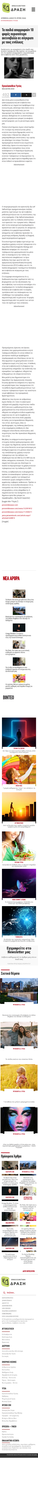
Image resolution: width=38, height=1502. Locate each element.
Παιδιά (24, 18)
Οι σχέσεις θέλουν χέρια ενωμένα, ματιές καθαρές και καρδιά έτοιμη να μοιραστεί (18, 686)
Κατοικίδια (6, 1370)
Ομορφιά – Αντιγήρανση (10, 1416)
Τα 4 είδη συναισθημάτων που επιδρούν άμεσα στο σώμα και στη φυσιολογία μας (17, 669)
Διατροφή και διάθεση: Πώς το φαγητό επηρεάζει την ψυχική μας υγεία (19, 865)
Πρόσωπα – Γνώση (9, 1426)
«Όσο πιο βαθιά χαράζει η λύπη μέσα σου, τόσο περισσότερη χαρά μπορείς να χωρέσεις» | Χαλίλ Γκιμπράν (19, 1145)
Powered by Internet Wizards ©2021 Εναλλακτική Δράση (22, 1455)
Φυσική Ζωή (6, 1405)
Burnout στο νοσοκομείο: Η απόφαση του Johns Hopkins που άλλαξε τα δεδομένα (18, 618)
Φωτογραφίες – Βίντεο (9, 1383)
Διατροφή (6, 1346)
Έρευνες (19, 18)
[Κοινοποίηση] (16, 95)
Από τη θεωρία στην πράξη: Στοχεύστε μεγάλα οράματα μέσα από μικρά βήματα (19, 826)
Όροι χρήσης (6, 1308)
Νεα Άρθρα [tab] (11, 579)
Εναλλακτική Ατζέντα (10, 1441)
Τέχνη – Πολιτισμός (8, 1380)
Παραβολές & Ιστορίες (9, 1375)
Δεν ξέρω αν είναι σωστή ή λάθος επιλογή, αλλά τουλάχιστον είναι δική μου (19, 751)
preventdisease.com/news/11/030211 (17, 512)
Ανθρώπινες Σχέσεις (9, 1367)
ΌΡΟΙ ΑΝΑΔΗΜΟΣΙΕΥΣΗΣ (10, 1316)
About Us (5, 1303)
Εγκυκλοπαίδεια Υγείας (9, 20)
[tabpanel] (19, 638)
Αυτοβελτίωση (28, 1197)
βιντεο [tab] (8, 698)
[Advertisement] (19, 186)
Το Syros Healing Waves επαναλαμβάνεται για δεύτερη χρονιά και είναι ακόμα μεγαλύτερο (28, 1258)
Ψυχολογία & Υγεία (19, 1005)
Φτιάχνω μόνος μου (9, 1418)
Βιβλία (28, 1223)
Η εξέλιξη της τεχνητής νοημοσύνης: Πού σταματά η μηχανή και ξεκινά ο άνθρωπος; (19, 940)
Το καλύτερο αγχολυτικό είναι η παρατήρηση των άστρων (10, 1257)
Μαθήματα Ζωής (7, 1372)
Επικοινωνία (6, 1314)
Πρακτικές (5, 1342)
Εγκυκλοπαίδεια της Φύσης (12, 1413)
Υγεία (4, 1388)
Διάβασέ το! (12, 18)
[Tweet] (26, 95)
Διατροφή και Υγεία (8, 1354)
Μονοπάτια (6, 1340)
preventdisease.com (10, 505)
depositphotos (7, 1298)
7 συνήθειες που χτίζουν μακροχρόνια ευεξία (19, 1102)
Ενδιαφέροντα (10, 1223)
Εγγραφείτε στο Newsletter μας (19, 950)
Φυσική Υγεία (6, 1401)
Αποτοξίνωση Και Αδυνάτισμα (12, 1351)
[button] (33, 10)
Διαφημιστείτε (7, 1306)
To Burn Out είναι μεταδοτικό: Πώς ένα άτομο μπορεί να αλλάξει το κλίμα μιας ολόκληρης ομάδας (19, 601)
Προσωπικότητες (8, 1434)
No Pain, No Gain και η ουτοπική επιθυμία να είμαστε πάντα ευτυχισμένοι (17, 652)
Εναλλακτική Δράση (8, 89)
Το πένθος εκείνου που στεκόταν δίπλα (19, 1059)
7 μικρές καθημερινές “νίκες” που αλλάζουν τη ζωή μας (19, 788)
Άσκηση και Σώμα (8, 1410)
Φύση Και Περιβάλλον (9, 1421)
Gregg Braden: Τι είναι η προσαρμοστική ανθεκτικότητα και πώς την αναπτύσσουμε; (18, 635)
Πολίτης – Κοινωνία (9, 1377)
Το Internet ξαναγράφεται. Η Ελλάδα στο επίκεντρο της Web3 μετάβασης (19, 902)
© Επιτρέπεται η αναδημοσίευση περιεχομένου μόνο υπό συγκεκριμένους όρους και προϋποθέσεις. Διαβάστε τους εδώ (18, 1321)
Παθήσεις (5, 1396)
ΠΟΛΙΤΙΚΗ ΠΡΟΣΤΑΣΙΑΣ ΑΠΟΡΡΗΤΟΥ (19, 964)
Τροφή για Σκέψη (8, 1437)
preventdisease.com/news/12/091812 (17, 508)
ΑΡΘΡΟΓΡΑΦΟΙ (7, 1300)
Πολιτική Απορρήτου (9, 1311)
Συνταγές (5, 1356)
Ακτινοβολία (5, 18)
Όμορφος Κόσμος (9, 1362)
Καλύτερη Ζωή (10, 1172)
